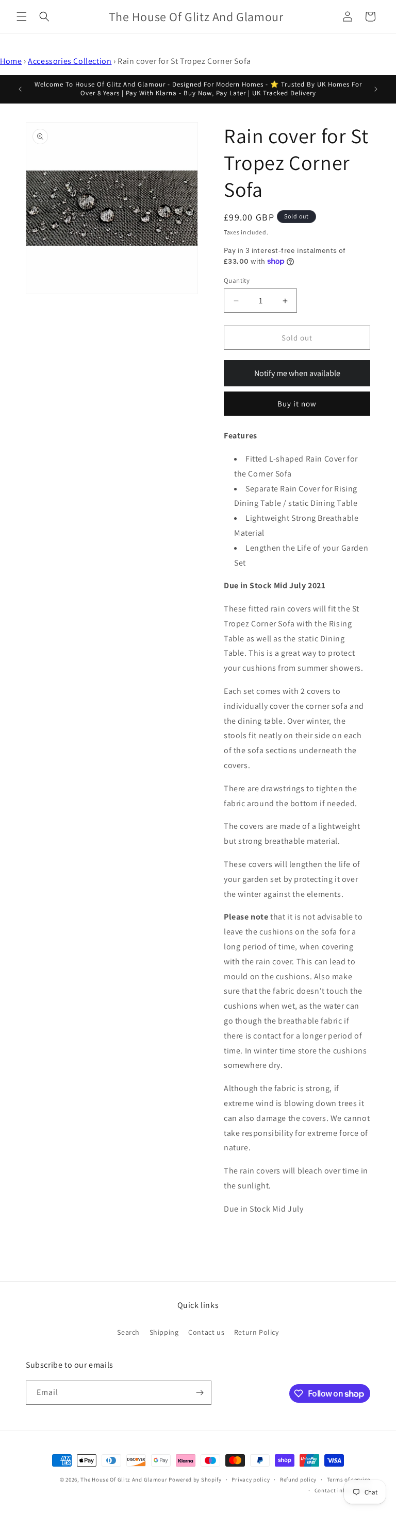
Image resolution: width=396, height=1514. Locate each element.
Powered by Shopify (195, 1479)
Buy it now (297, 404)
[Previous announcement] (20, 89)
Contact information (342, 1490)
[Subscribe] (199, 1393)
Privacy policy (251, 1479)
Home (11, 61)
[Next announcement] (376, 89)
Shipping (164, 1332)
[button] (21, 16)
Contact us (206, 1332)
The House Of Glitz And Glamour (123, 1479)
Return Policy (256, 1332)
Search (128, 1332)
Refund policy (298, 1479)
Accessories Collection (69, 61)
